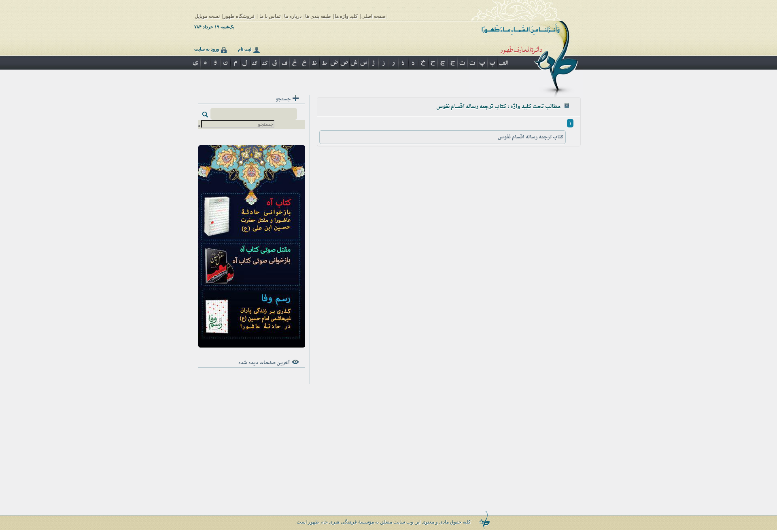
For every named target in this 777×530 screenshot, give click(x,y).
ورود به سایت (206, 49)
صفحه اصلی (373, 16)
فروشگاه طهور (239, 16)
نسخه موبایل (207, 16)
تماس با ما (269, 16)
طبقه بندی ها (318, 16)
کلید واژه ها (346, 16)
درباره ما (292, 16)
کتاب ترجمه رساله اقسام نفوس (530, 137)
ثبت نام (244, 49)
